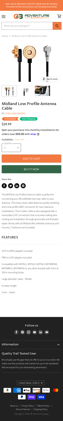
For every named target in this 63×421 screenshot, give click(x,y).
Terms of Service (23, 409)
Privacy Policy (28, 405)
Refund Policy (43, 405)
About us (14, 405)
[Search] (57, 26)
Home (5, 36)
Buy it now (31, 169)
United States (29, 383)
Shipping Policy (41, 409)
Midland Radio (15, 113)
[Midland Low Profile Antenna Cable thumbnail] (9, 90)
